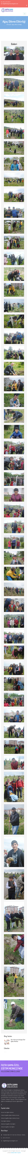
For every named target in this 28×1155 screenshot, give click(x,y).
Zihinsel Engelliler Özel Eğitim (8, 1127)
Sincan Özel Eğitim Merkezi (7, 1112)
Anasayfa (9, 24)
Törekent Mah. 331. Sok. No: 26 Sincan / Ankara (14, 1135)
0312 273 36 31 (7, 2)
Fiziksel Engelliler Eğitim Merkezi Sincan (10, 1115)
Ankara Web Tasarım (16, 1152)
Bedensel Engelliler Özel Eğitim (8, 1124)
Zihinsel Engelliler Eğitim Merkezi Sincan (10, 1118)
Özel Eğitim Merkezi (5, 1121)
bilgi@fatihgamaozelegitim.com (10, 3)
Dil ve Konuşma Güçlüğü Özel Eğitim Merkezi (18, 1040)
